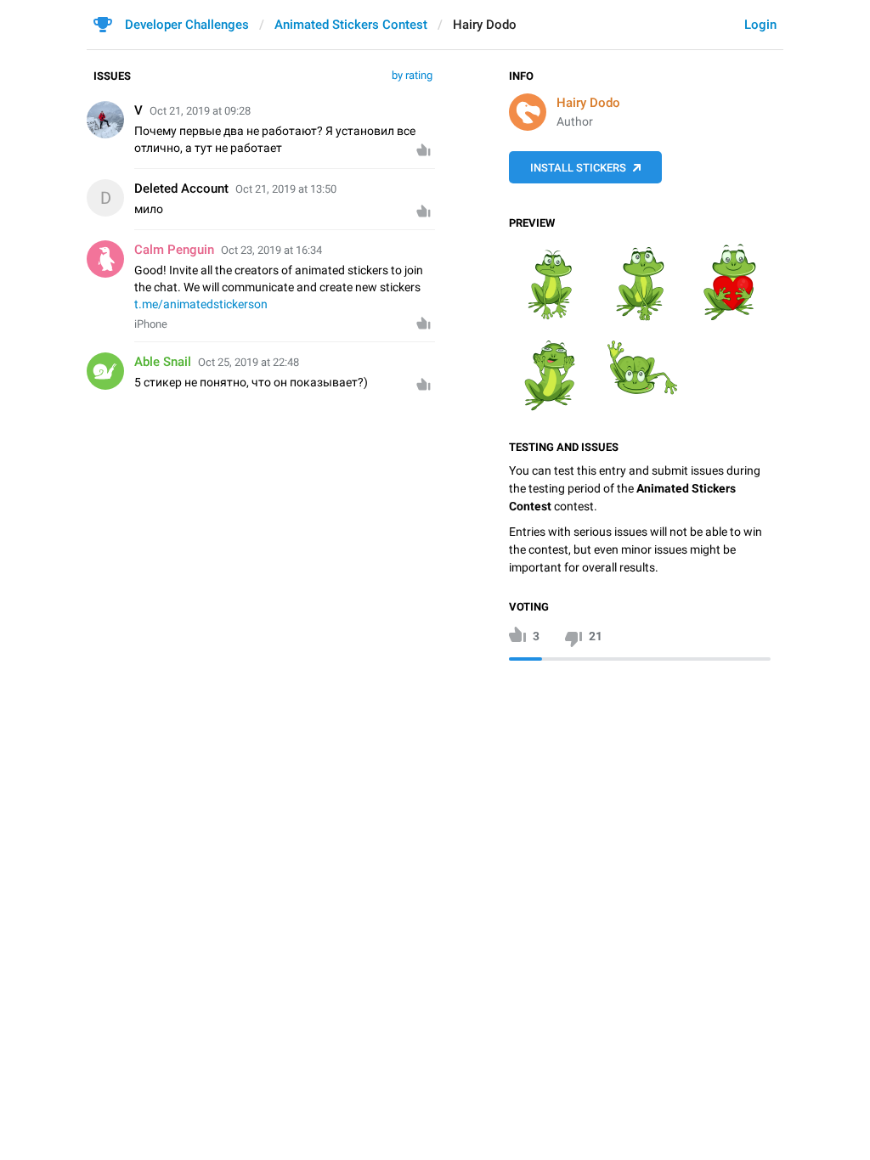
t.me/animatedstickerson (201, 304)
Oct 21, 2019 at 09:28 (200, 110)
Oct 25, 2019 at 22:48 (248, 362)
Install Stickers (578, 167)
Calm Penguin (174, 249)
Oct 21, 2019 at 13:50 (285, 189)
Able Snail (162, 361)
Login (760, 24)
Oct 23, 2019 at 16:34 (271, 250)
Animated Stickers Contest (350, 24)
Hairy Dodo (588, 102)
